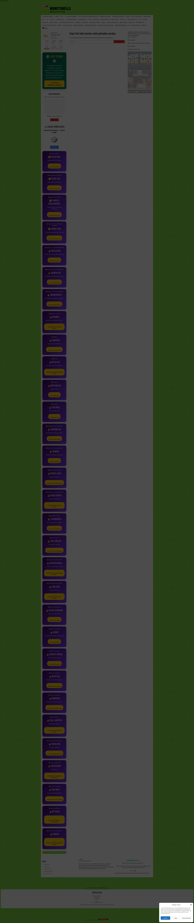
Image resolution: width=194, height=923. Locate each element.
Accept (165, 918)
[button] (191, 905)
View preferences (186, 918)
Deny (175, 918)
